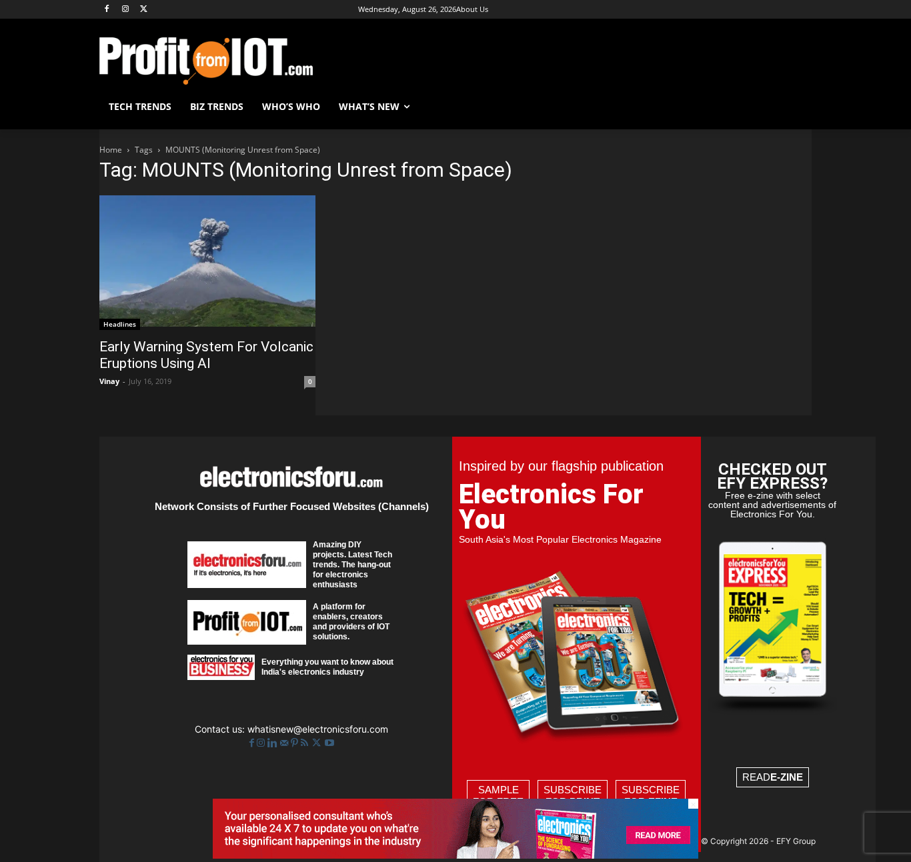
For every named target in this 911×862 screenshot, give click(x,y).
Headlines (119, 324)
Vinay (109, 381)
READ (772, 777)
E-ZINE (786, 777)
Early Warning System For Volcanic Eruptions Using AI (206, 355)
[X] (144, 9)
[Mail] (285, 743)
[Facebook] (107, 9)
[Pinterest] (296, 743)
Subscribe (573, 795)
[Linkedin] (273, 743)
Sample (498, 795)
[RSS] (306, 743)
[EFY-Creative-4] (455, 855)
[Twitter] (318, 743)
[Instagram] (125, 9)
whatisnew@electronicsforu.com (317, 729)
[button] (796, 107)
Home (110, 149)
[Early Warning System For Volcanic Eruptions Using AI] (207, 262)
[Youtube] (329, 743)
